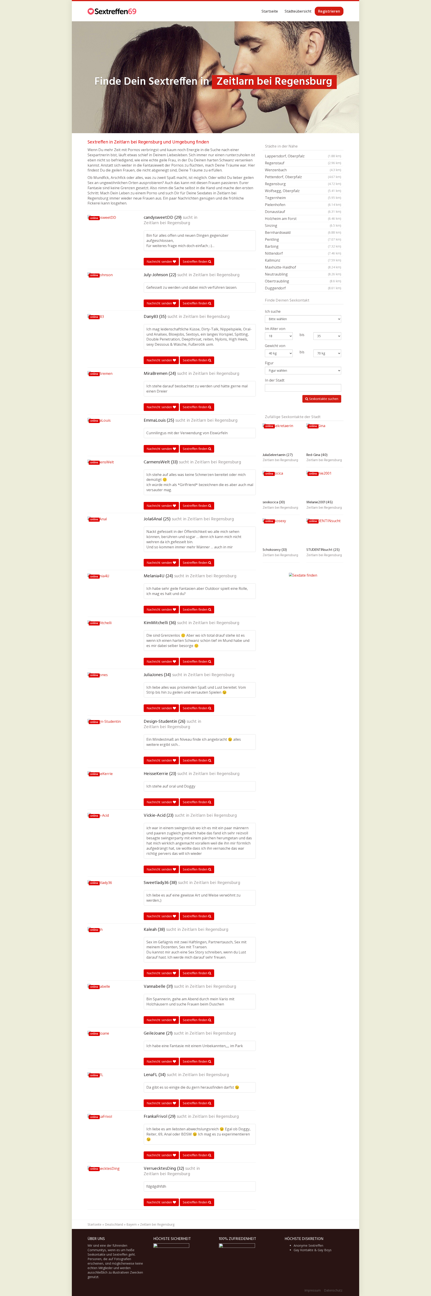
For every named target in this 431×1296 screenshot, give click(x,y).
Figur (269, 362)
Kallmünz (303, 260)
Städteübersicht (298, 11)
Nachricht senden (160, 261)
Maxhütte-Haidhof (303, 267)
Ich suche (273, 311)
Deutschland (114, 1224)
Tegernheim (303, 197)
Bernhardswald (303, 232)
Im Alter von (275, 328)
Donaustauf (303, 211)
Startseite (270, 11)
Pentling (303, 239)
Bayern (131, 1224)
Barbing (303, 246)
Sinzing (303, 225)
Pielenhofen (303, 204)
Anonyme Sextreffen (308, 1245)
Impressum (312, 1290)
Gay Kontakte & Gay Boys (313, 1250)
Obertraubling (303, 281)
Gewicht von (275, 345)
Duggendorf (303, 288)
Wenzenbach (303, 169)
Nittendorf (303, 253)
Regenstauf (303, 163)
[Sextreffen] (112, 11)
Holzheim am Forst (303, 218)
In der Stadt (274, 380)
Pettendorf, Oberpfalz (303, 176)
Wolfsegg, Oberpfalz (303, 190)
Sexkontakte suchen (323, 399)
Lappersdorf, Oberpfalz (303, 156)
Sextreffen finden (195, 261)
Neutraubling (303, 274)
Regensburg (303, 183)
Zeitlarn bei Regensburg (167, 223)
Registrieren (329, 11)
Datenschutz (333, 1290)
